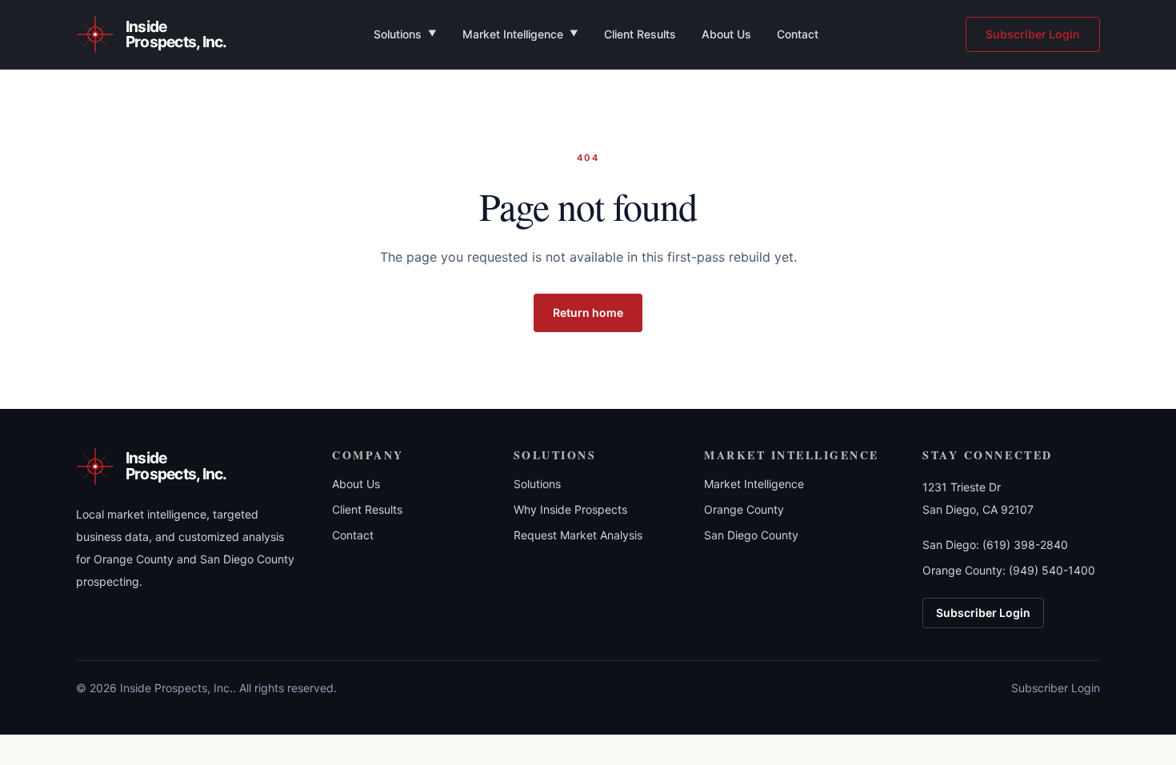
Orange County (744, 509)
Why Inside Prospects (570, 509)
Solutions (405, 34)
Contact (797, 34)
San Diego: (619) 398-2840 (995, 544)
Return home (588, 312)
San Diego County (751, 535)
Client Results (640, 34)
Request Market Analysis (578, 535)
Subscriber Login (1033, 34)
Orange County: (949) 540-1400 (1008, 570)
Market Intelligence (520, 34)
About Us (726, 34)
